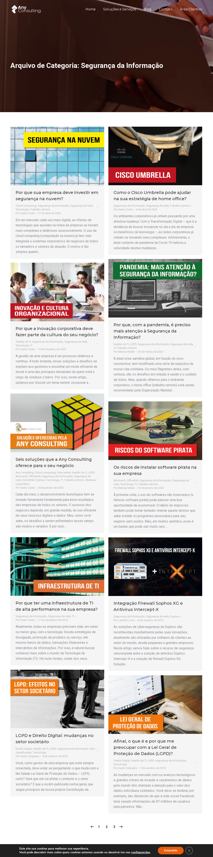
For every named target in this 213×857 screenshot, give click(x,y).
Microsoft (21, 476)
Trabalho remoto (40, 209)
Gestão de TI (121, 344)
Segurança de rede (81, 205)
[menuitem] (91, 9)
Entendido (170, 850)
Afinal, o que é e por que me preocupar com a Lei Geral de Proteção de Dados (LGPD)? (145, 747)
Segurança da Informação (53, 205)
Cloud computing (26, 205)
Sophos (40, 480)
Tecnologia (22, 209)
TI (115, 347)
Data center (64, 472)
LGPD (133, 344)
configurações (140, 852)
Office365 (34, 476)
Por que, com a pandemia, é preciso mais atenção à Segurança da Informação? (152, 331)
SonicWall (28, 480)
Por (25, 213)
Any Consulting (25, 472)
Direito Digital (24, 748)
